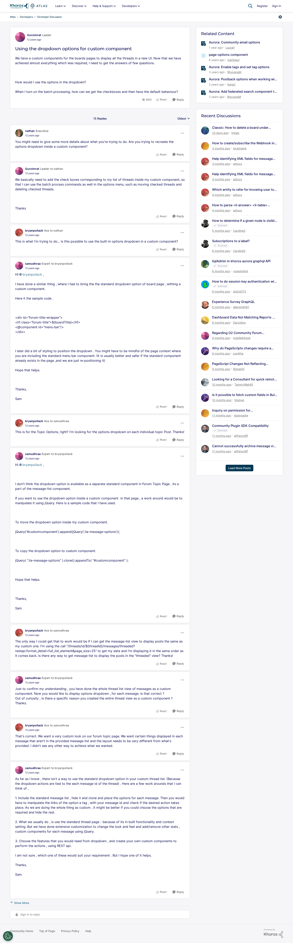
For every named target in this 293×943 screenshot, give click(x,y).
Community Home (21, 931)
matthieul (233, 60)
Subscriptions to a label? (231, 241)
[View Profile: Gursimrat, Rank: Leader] (20, 37)
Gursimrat (34, 35)
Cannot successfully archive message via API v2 (243, 446)
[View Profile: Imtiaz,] (205, 131)
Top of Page (47, 931)
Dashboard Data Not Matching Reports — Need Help (243, 317)
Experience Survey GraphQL (233, 302)
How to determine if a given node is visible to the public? (244, 221)
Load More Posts (239, 468)
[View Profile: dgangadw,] (205, 413)
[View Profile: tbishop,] (205, 398)
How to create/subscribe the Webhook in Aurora (243, 143)
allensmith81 (241, 307)
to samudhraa (59, 421)
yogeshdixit (240, 271)
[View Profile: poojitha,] (205, 351)
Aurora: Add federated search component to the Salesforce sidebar (242, 91)
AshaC (231, 84)
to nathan (56, 168)
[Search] (250, 6)
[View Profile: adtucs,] (205, 162)
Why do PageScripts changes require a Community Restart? (241, 348)
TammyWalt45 (243, 384)
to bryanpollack (62, 263)
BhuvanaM (234, 72)
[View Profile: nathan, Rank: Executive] (19, 133)
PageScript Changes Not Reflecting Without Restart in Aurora (239, 364)
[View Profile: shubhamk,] (205, 146)
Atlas (13, 16)
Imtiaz (235, 133)
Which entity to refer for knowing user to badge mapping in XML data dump (243, 190)
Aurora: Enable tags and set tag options (239, 67)
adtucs (237, 163)
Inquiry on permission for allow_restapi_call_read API (232, 410)
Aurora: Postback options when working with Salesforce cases (243, 79)
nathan (30, 131)
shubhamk (240, 148)
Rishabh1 (239, 369)
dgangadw (241, 415)
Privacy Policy (70, 931)
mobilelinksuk (242, 338)
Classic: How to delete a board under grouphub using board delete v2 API (240, 128)
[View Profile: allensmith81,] (205, 305)
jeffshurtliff (241, 435)
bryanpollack (34, 230)
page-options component (228, 55)
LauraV (230, 47)
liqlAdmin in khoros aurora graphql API (241, 261)
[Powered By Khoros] (273, 933)
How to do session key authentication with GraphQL (244, 281)
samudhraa (33, 263)
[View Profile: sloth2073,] (205, 284)
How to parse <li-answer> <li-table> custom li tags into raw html (239, 205)
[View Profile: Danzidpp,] (205, 320)
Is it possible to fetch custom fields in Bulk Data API (244, 395)
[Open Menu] (280, 17)
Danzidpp (239, 322)
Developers (26, 16)
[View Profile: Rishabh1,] (205, 367)
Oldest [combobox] (183, 119)
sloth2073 (239, 291)
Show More (21, 903)
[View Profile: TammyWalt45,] (205, 382)
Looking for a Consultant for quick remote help (244, 379)
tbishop (239, 400)
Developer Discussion (49, 16)
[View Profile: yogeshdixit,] (205, 264)
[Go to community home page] (28, 6)
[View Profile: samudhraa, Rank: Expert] (19, 266)
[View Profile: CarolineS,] (205, 224)
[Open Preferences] (8, 936)
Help (88, 931)
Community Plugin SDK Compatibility (240, 426)
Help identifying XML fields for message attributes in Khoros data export (242, 159)
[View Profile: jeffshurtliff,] (205, 429)
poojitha (238, 353)
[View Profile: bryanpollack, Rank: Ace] (19, 233)
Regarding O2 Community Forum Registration (237, 333)
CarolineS (239, 230)
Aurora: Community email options (234, 42)
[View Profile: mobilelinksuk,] (205, 336)
